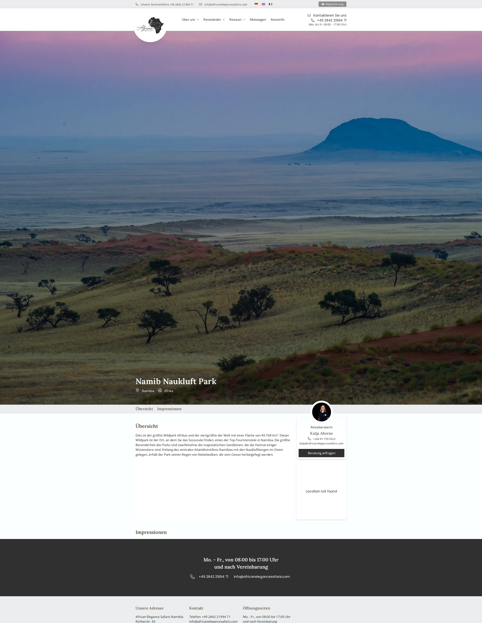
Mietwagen (258, 19)
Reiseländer (212, 19)
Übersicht (144, 408)
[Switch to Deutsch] (256, 4)
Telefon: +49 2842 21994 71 (209, 617)
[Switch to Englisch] (263, 4)
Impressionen (169, 408)
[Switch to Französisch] (270, 4)
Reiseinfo (277, 19)
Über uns (188, 19)
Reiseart (235, 19)
